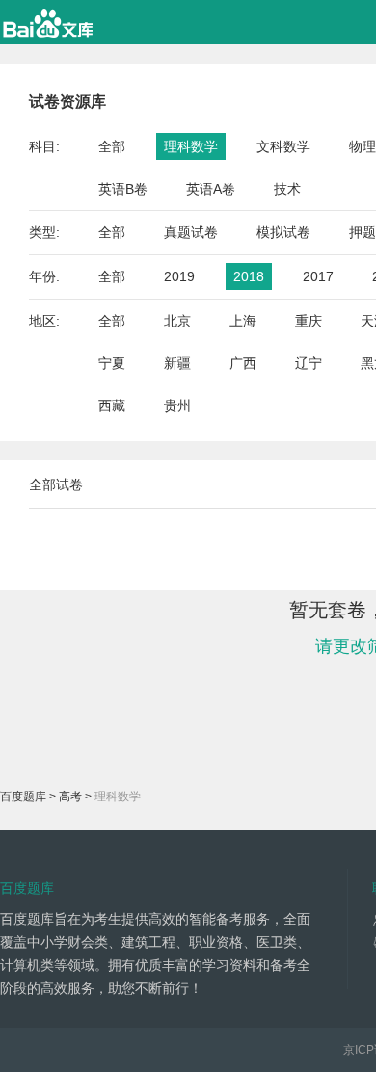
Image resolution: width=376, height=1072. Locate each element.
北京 (177, 320)
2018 (248, 276)
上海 (242, 320)
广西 (242, 363)
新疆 (177, 363)
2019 (179, 276)
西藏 (111, 405)
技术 (287, 188)
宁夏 (111, 363)
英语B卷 (123, 188)
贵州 (177, 405)
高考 (70, 796)
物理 (362, 146)
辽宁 (308, 363)
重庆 (308, 320)
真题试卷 (191, 232)
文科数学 (283, 146)
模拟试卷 (283, 232)
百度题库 (23, 796)
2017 (318, 276)
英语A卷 (210, 188)
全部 (111, 146)
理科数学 (191, 146)
